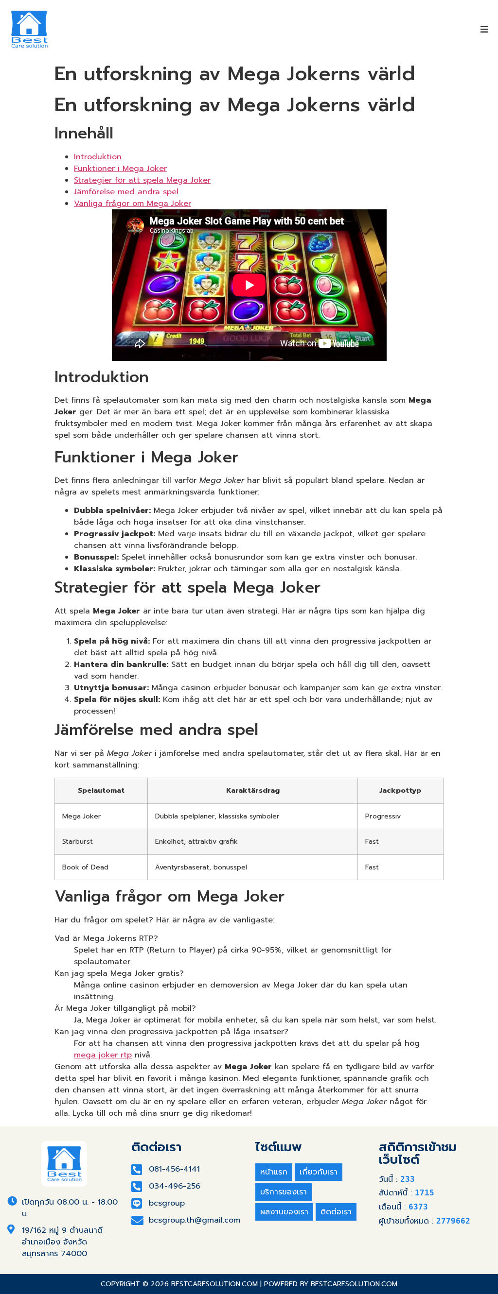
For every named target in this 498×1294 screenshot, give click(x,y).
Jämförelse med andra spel (126, 192)
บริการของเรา (283, 1192)
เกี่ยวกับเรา (319, 1172)
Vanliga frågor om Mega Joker (132, 203)
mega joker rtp (103, 1055)
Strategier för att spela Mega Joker (142, 180)
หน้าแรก (273, 1172)
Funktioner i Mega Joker (120, 168)
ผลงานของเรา (284, 1212)
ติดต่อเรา (336, 1212)
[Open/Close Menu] (484, 29)
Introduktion (98, 157)
